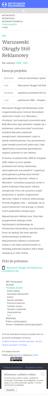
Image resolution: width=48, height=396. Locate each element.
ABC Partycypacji (14, 282)
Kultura (10, 297)
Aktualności (8, 15)
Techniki (10, 285)
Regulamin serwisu (34, 367)
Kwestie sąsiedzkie (15, 300)
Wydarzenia (8, 18)
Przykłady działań (14, 288)
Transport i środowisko (16, 309)
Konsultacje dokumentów (18, 294)
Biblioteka (11, 318)
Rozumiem (10, 390)
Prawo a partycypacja (16, 321)
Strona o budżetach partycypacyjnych (24, 324)
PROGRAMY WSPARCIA (12, 21)
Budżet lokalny (13, 291)
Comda (35, 355)
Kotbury (19, 355)
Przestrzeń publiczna (16, 303)
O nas (5, 27)
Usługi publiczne (14, 312)
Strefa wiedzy (9, 24)
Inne (9, 315)
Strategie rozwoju (14, 306)
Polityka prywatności (13, 367)
